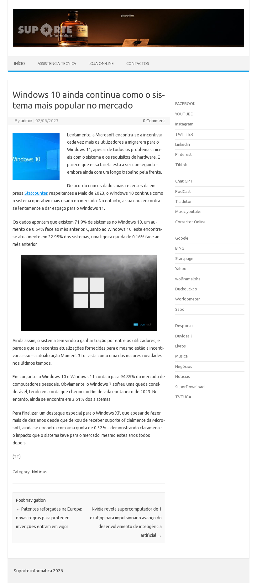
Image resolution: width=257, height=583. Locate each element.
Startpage (184, 258)
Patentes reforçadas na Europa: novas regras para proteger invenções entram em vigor (49, 517)
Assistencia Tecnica (57, 63)
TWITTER (184, 134)
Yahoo (180, 268)
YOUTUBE (184, 114)
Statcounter (35, 193)
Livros (180, 346)
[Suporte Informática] (128, 45)
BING (179, 248)
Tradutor (183, 201)
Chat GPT (184, 181)
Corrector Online (190, 222)
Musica (181, 356)
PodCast (183, 191)
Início (19, 63)
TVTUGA (183, 397)
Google (181, 238)
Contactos (137, 63)
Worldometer (187, 299)
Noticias (39, 471)
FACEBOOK (185, 103)
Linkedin (182, 144)
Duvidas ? (183, 336)
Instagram (184, 124)
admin (26, 120)
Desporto (184, 325)
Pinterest (183, 154)
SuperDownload (190, 386)
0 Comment (154, 120)
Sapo (180, 309)
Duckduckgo (186, 289)
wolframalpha (188, 279)
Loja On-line (101, 63)
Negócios (183, 366)
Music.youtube (188, 211)
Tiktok (181, 164)
